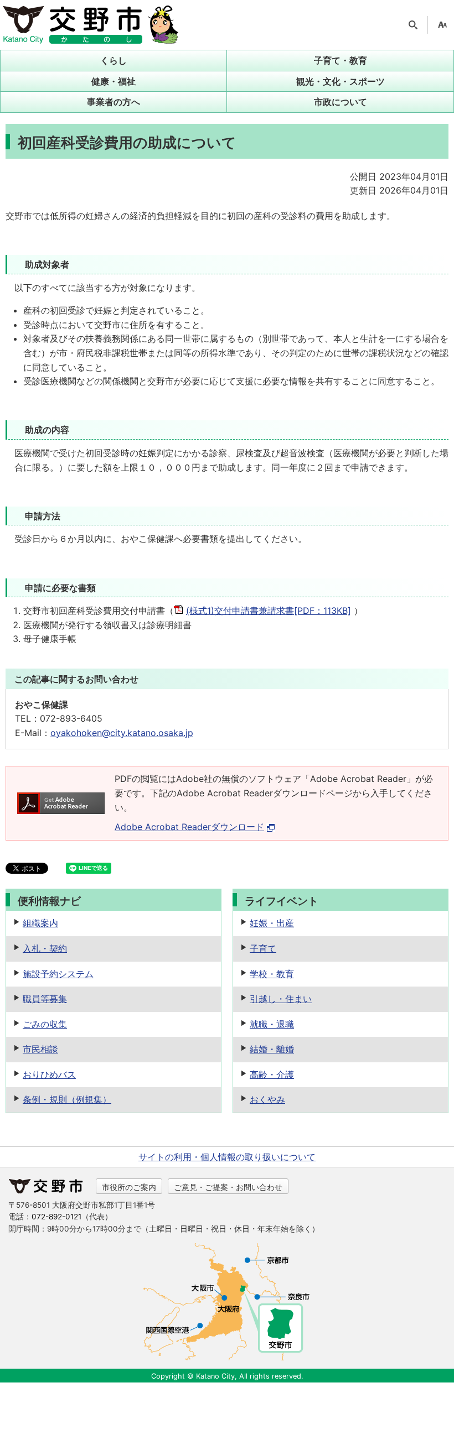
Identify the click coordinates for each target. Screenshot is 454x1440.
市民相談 (40, 1049)
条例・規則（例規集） (67, 1099)
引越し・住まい (281, 998)
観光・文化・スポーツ (340, 81)
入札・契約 (45, 948)
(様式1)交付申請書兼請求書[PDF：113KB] (268, 610)
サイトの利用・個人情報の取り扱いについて (227, 1156)
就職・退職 (272, 1024)
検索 (413, 25)
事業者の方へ (113, 101)
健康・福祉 (113, 81)
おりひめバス (49, 1074)
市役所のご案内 (129, 1187)
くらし (113, 60)
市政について (340, 101)
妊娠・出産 (272, 922)
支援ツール (442, 25)
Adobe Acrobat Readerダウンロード (189, 826)
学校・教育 (272, 973)
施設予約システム (58, 973)
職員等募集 (45, 998)
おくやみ (267, 1099)
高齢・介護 (272, 1074)
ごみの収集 (45, 1024)
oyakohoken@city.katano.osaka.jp (121, 732)
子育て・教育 (340, 60)
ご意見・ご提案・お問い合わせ (228, 1187)
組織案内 (40, 922)
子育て (263, 948)
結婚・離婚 (272, 1049)
